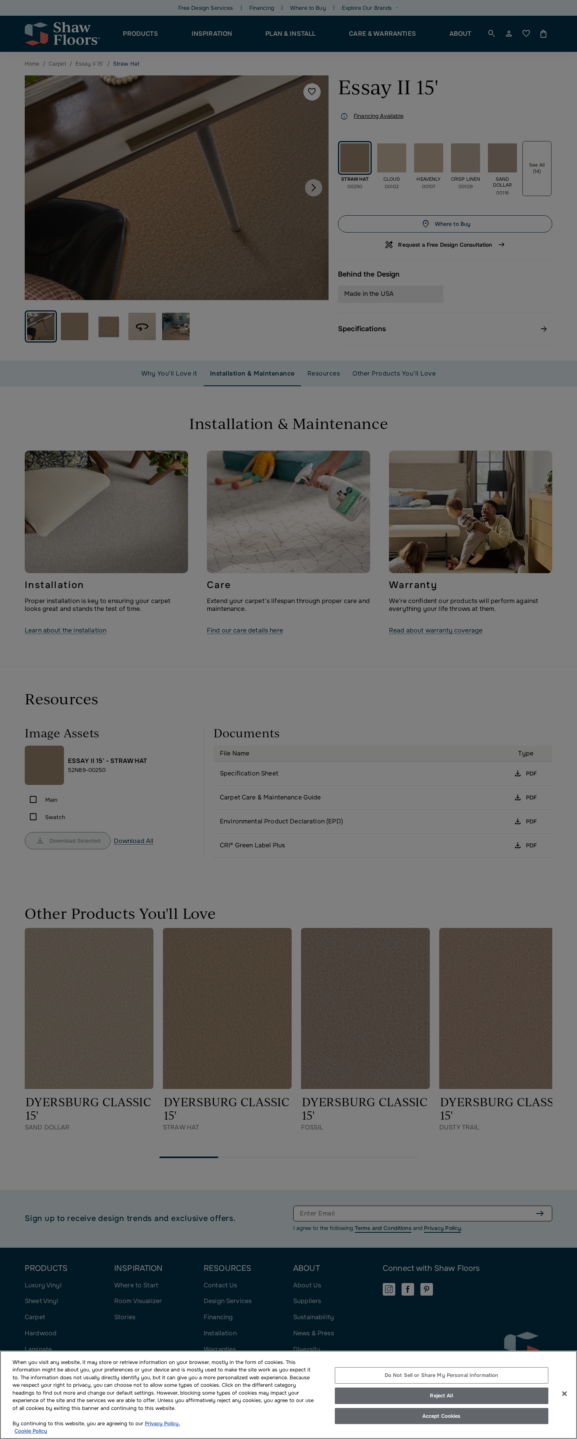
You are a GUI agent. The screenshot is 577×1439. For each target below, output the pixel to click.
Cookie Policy (31, 1431)
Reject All (441, 1395)
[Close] (564, 1393)
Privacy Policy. (162, 1423)
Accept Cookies (441, 1416)
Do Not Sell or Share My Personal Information (441, 1375)
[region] (288, 1395)
